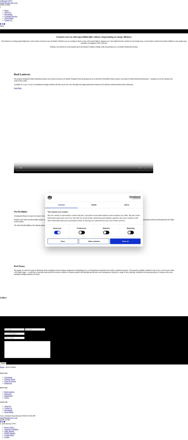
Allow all (125, 241)
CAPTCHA (8, 359)
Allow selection (94, 241)
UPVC (6, 398)
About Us (7, 12)
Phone (6, 336)
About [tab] (126, 205)
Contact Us (8, 20)
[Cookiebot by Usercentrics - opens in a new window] (131, 197)
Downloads (8, 14)
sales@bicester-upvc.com (8, 3)
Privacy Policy (9, 427)
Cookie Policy (9, 435)
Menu (2, 26)
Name (6, 327)
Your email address (10, 331)
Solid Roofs (8, 396)
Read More (18, 88)
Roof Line (7, 394)
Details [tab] (94, 205)
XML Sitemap (9, 431)
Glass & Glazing (10, 381)
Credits (6, 437)
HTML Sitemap (9, 433)
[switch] (82, 232)
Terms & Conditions (11, 429)
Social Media (8, 18)
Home (6, 10)
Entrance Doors (9, 379)
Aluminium (8, 377)
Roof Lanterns (9, 392)
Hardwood (8, 383)
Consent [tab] (61, 205)
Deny (63, 241)
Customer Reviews (10, 16)
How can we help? (10, 340)
